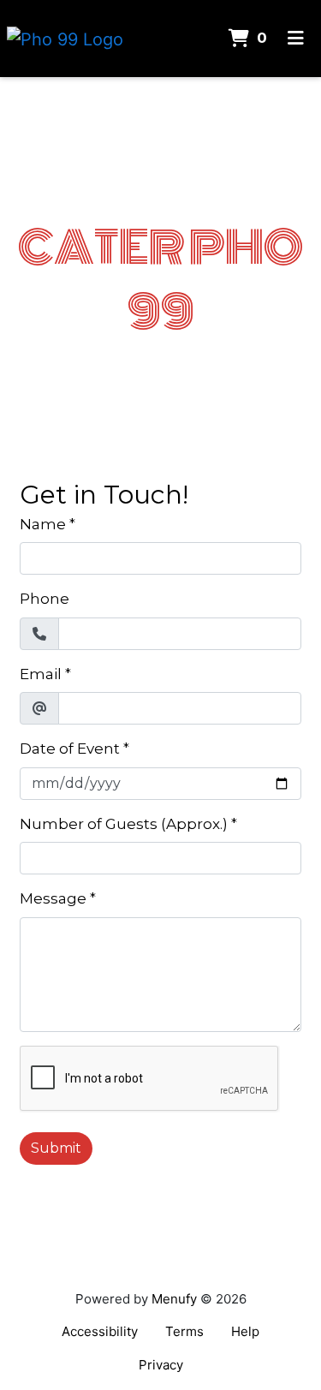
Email (41, 674)
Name (43, 524)
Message (53, 898)
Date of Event (70, 748)
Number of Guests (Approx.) (124, 823)
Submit (56, 1148)
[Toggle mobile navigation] (295, 38)
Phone (44, 598)
